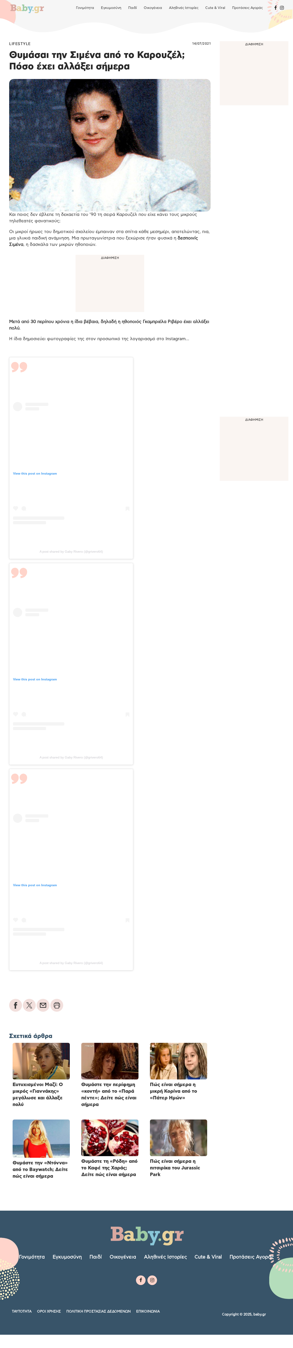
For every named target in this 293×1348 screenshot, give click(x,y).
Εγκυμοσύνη (111, 8)
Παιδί (132, 8)
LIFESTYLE (20, 43)
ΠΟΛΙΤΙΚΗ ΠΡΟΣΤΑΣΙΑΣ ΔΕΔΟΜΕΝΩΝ (98, 1311)
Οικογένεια (153, 8)
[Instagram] (282, 8)
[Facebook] (275, 8)
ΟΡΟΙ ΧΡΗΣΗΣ (49, 1311)
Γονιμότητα (85, 8)
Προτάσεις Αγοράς (247, 8)
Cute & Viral (215, 8)
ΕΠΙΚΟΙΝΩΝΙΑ (148, 1311)
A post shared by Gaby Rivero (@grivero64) (71, 551)
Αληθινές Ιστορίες (183, 8)
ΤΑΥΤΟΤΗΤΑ (22, 1311)
